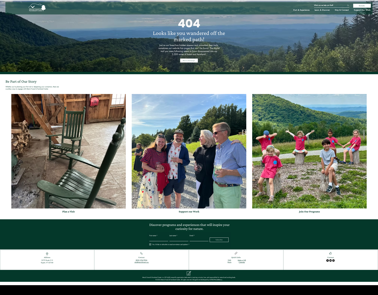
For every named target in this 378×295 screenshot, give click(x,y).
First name (153, 236)
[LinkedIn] (330, 260)
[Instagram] (333, 260)
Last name (173, 236)
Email (192, 236)
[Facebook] (327, 260)
